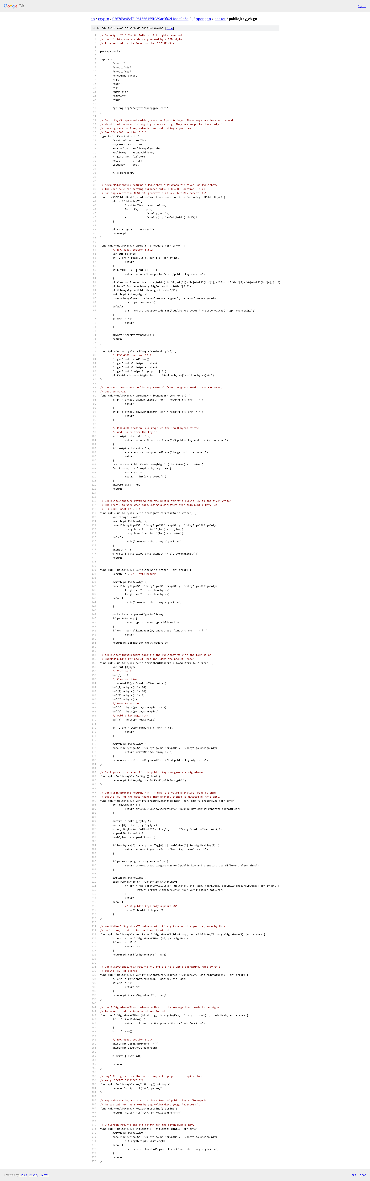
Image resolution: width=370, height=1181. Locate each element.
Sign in (362, 6)
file (169, 28)
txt (354, 1175)
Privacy (33, 1175)
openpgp (203, 18)
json (363, 1175)
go (93, 18)
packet (220, 18)
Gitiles (23, 1175)
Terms (44, 1175)
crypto (103, 18)
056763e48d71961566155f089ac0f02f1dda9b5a (150, 18)
